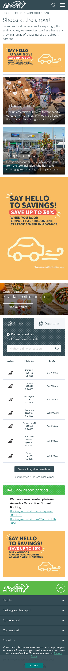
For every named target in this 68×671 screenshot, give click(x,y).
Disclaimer (47, 476)
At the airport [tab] (11, 620)
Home (6, 12)
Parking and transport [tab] (17, 610)
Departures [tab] (52, 323)
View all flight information (34, 469)
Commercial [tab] (11, 630)
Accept (34, 665)
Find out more (18, 306)
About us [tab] (9, 640)
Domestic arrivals (22, 334)
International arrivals (24, 339)
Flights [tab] (7, 600)
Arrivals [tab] (19, 323)
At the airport (33, 12)
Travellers (17, 12)
